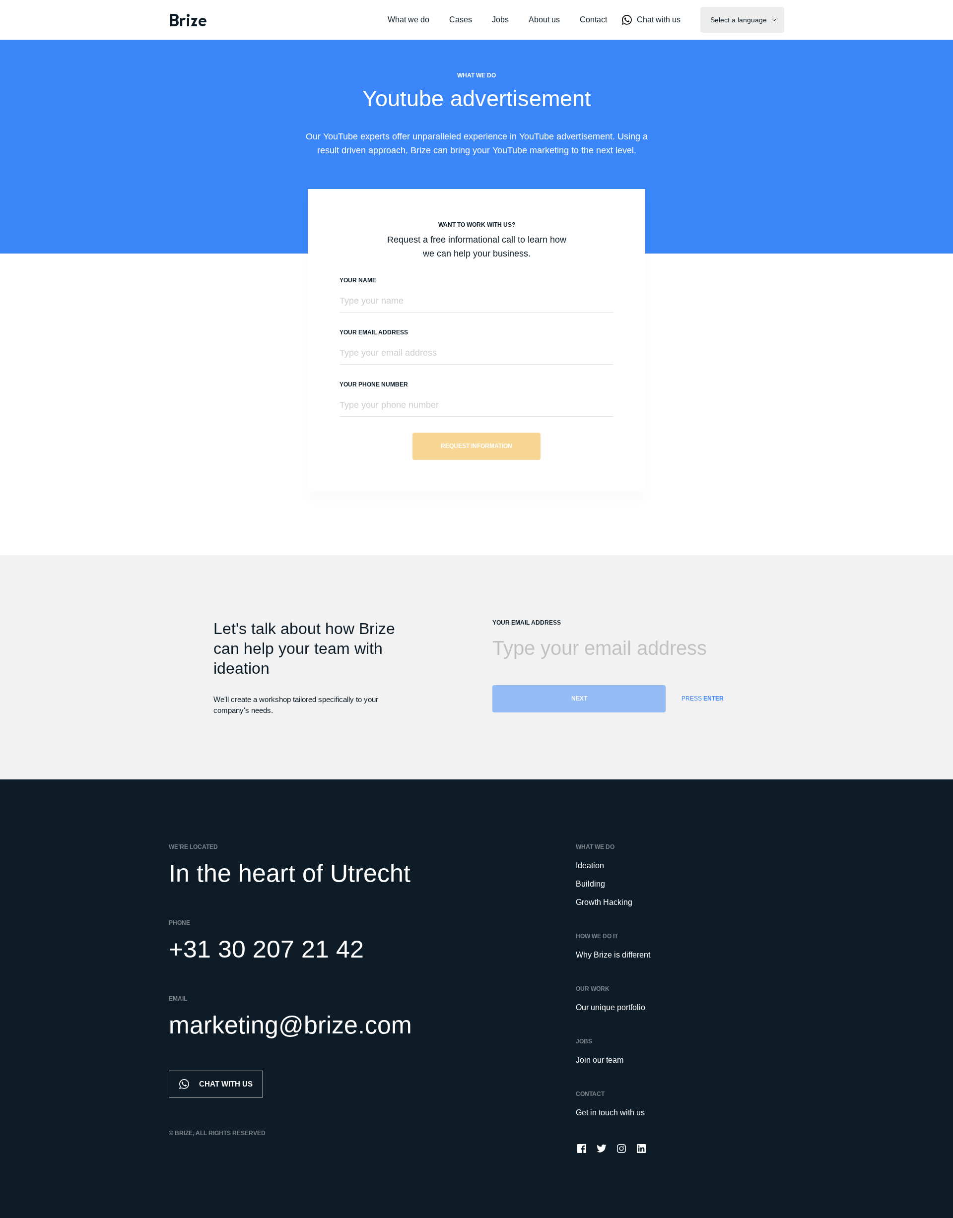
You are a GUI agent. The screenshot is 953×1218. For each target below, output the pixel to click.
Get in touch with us (610, 1112)
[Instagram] (621, 1148)
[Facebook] (582, 1148)
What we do (408, 19)
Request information (476, 446)
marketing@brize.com (290, 1025)
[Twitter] (602, 1148)
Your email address (374, 332)
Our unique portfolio (610, 1007)
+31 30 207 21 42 (266, 949)
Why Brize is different (613, 955)
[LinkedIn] (641, 1148)
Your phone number (374, 384)
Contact (593, 19)
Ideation (590, 865)
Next (579, 698)
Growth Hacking (604, 902)
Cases (460, 19)
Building (590, 884)
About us (544, 19)
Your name (358, 280)
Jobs (500, 19)
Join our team (599, 1060)
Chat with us (659, 19)
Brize (188, 19)
